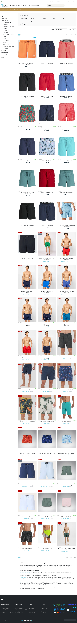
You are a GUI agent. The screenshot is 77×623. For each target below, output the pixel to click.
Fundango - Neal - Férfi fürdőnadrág (27, 421)
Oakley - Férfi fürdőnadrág (27, 258)
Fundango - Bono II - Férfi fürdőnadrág (66, 357)
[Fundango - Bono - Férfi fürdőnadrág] (47, 375)
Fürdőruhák (19, 9)
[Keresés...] (63, 5)
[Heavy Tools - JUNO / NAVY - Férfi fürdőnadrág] (27, 277)
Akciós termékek (24, 18)
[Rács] (18, 29)
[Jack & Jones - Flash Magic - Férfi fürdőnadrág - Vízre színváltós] (47, 113)
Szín (64, 18)
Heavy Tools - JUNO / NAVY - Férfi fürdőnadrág (27, 292)
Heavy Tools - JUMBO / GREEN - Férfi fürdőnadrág (47, 259)
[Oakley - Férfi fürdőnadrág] (27, 244)
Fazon (32, 21)
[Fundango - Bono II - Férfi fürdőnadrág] (66, 342)
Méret (54, 18)
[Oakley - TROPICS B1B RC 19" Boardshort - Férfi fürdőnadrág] (66, 211)
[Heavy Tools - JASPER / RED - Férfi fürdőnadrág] (27, 342)
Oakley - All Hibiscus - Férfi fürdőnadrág (27, 453)
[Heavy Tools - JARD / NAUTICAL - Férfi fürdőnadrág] (27, 309)
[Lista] (20, 29)
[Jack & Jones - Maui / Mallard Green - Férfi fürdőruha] (66, 534)
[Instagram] (68, 620)
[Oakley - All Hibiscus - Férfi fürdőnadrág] (27, 439)
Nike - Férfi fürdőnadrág (67, 421)
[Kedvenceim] (68, 5)
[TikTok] (71, 620)
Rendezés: (52, 29)
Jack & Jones (40, 61)
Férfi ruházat (12, 9)
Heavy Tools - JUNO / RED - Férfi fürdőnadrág (66, 259)
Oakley (19, 61)
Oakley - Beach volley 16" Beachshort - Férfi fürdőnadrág (27, 64)
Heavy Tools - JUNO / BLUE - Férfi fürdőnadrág (47, 292)
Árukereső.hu (71, 612)
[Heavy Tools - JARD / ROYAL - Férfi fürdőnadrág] (66, 277)
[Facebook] (65, 620)
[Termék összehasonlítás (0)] (22, 30)
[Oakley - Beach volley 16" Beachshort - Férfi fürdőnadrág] (27, 49)
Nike (58, 420)
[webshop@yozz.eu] (74, 620)
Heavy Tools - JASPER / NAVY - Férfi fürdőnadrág (47, 357)
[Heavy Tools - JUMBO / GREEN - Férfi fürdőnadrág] (47, 244)
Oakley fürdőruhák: (24, 582)
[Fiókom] (72, 5)
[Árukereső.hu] (71, 611)
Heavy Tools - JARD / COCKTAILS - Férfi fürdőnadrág (47, 325)
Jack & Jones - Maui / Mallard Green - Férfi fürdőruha (66, 549)
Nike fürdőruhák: (23, 577)
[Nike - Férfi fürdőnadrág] (66, 407)
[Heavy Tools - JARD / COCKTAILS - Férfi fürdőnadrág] (47, 309)
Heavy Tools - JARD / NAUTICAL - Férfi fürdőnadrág (27, 325)
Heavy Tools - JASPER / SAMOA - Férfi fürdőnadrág (66, 325)
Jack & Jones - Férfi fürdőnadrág (46, 63)
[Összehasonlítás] (70, 5)
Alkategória (44, 18)
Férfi (7, 9)
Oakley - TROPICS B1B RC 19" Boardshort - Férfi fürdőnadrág (66, 226)
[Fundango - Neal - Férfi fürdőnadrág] (27, 407)
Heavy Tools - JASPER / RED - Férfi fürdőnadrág (27, 357)
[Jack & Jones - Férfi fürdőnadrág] (47, 49)
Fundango (59, 355)
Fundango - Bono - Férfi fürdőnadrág (47, 390)
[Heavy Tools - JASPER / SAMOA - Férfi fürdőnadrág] (66, 309)
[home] (2, 9)
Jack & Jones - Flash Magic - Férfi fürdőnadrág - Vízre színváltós (47, 128)
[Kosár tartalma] (74, 5)
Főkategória (44, 21)
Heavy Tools (40, 256)
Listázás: (69, 29)
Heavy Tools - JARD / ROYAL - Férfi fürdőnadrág (66, 292)
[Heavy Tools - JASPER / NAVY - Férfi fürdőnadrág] (47, 342)
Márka (32, 18)
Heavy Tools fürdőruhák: (25, 572)
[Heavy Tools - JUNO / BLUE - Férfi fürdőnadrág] (47, 277)
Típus (22, 21)
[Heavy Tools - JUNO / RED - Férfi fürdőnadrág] (66, 244)
